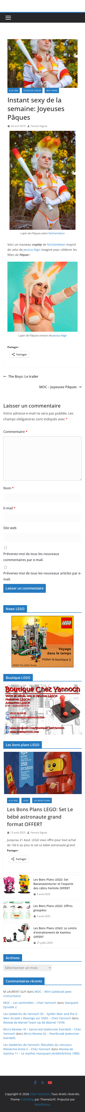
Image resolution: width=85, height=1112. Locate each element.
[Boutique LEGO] (42, 709)
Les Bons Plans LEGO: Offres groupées (53, 908)
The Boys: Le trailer (23, 376)
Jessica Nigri (32, 250)
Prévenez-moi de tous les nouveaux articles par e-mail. (42, 576)
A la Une (13, 90)
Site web (10, 528)
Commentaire (15, 431)
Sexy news (51, 90)
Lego (25, 800)
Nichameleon (56, 233)
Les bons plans (42, 800)
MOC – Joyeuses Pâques (58, 387)
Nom (8, 488)
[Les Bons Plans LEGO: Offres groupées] (16, 911)
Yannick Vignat (39, 126)
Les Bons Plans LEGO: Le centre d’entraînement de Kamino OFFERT (55, 932)
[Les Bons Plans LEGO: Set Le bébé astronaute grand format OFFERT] (42, 773)
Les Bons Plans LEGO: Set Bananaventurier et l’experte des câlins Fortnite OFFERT (53, 884)
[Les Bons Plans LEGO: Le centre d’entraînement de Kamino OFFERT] (16, 935)
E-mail (9, 508)
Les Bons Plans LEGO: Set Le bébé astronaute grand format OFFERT (40, 816)
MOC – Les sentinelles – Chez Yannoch (29, 1003)
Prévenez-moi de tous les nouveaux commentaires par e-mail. (31, 557)
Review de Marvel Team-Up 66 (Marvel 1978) (34, 1022)
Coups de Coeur (32, 90)
